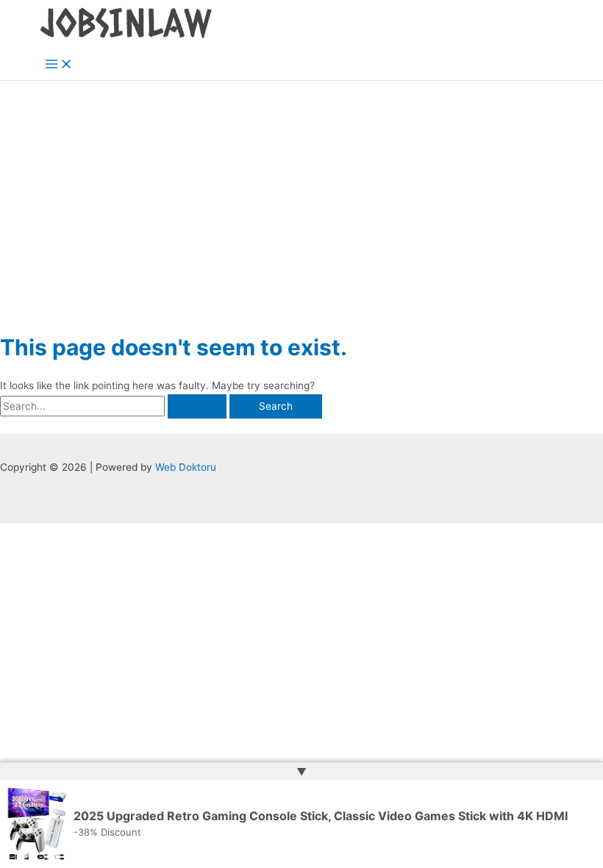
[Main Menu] (59, 65)
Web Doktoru (185, 467)
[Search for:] (114, 406)
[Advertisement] (301, 191)
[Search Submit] (197, 406)
